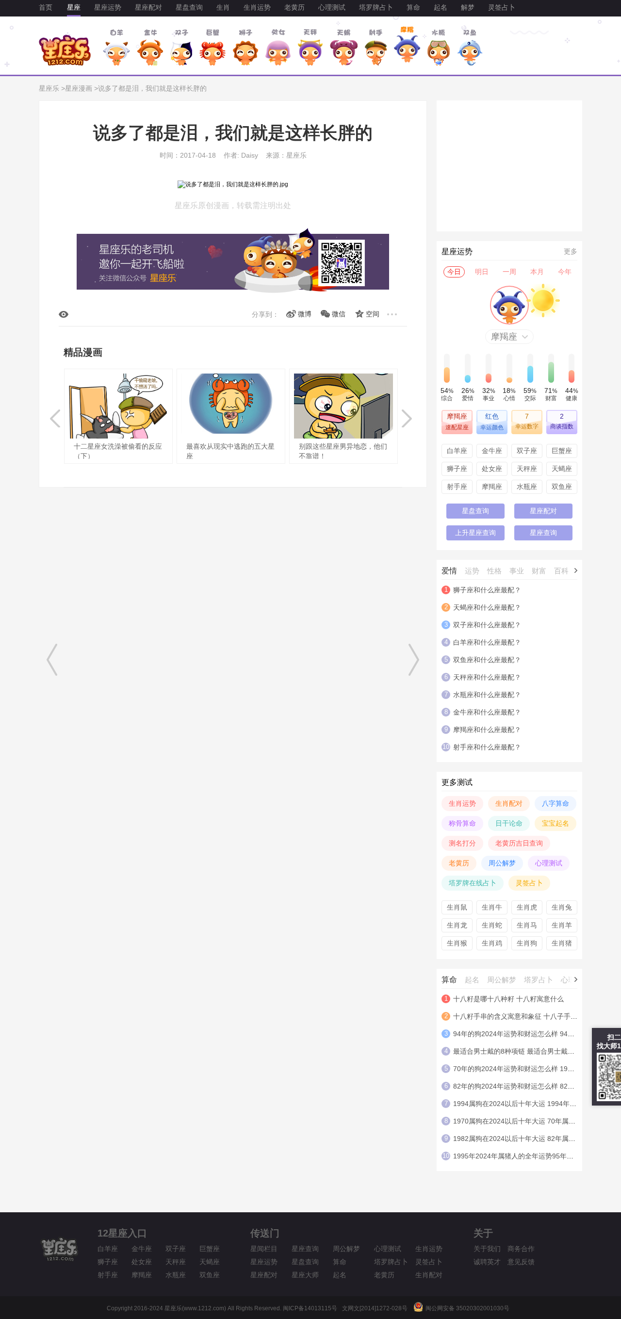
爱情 (449, 571)
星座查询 (543, 533)
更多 (570, 251)
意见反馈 (521, 1262)
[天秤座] (310, 47)
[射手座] (375, 47)
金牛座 (492, 451)
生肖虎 (527, 907)
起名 (440, 7)
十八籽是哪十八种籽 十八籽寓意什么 (508, 999)
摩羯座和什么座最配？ (487, 729)
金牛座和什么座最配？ (487, 712)
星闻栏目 (264, 1249)
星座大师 (305, 1275)
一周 (509, 272)
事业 (516, 571)
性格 (494, 571)
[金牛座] (150, 47)
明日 (482, 272)
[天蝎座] (344, 47)
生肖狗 (527, 943)
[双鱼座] (470, 47)
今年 (565, 272)
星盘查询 (189, 7)
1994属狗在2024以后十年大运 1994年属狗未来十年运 (535, 1103)
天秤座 (527, 468)
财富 (539, 571)
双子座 (527, 451)
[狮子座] (245, 47)
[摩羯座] (407, 47)
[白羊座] (116, 47)
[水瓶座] (438, 47)
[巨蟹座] (212, 47)
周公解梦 (502, 863)
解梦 (467, 7)
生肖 (223, 7)
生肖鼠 (457, 907)
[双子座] (181, 47)
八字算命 (555, 803)
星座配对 (148, 7)
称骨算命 (462, 823)
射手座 (457, 486)
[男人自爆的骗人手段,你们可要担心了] (54, 660)
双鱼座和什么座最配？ (487, 660)
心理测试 (331, 7)
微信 (338, 314)
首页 (45, 7)
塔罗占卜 (538, 980)
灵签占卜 (501, 7)
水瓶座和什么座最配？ (487, 695)
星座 (74, 7)
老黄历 (294, 7)
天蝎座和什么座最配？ (487, 607)
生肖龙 (457, 925)
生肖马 (527, 925)
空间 (372, 314)
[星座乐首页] (65, 63)
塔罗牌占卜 (376, 7)
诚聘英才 (487, 1262)
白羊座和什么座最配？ (487, 642)
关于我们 (487, 1249)
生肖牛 (492, 907)
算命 (413, 7)
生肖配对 (509, 803)
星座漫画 (78, 88)
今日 (454, 272)
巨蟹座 (562, 451)
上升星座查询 (475, 533)
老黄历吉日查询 (519, 843)
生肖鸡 (492, 943)
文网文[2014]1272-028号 (375, 1308)
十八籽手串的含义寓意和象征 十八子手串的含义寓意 (532, 1016)
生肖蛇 (492, 925)
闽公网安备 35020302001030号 (466, 1308)
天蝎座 (562, 468)
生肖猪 (562, 943)
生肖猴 (457, 943)
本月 (537, 272)
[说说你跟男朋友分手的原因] (414, 660)
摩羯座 (492, 486)
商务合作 (521, 1249)
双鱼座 (562, 486)
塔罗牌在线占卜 (472, 883)
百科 (561, 571)
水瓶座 (527, 486)
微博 (304, 314)
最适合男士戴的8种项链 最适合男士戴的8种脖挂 (526, 1051)
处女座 (492, 468)
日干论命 (509, 823)
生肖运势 (257, 7)
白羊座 (457, 451)
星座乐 (49, 88)
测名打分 (462, 843)
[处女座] (278, 47)
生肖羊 (562, 925)
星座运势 (107, 7)
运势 (472, 571)
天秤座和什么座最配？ (487, 677)
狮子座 (457, 468)
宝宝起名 (555, 823)
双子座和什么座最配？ (487, 625)
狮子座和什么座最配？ (487, 590)
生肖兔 (562, 907)
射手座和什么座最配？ (487, 747)
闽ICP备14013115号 (310, 1308)
